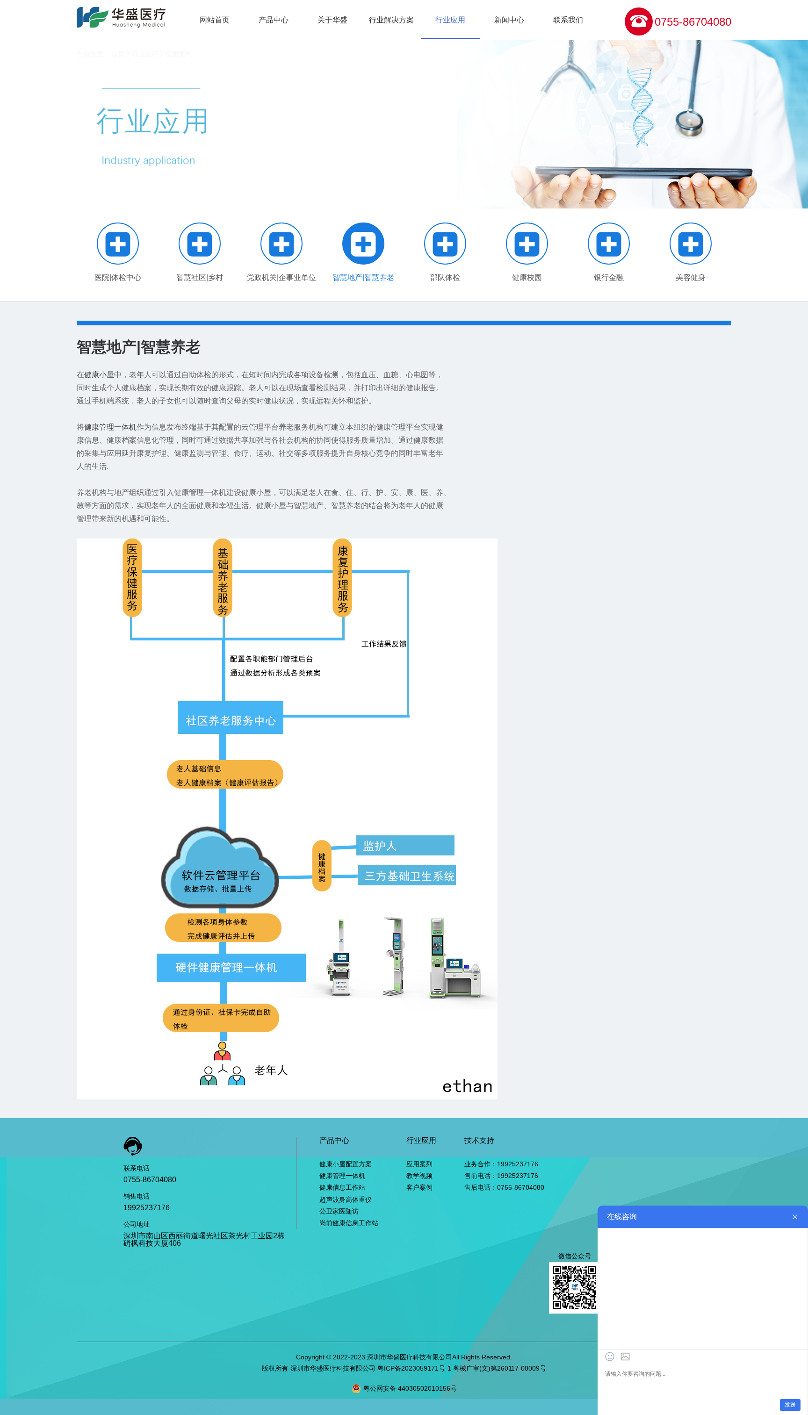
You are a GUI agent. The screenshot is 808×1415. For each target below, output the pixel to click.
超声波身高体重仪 (345, 1199)
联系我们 (568, 20)
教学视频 (419, 1175)
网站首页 (215, 20)
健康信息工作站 (342, 1187)
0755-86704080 (693, 21)
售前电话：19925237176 (501, 1175)
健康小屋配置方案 (345, 1164)
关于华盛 (332, 20)
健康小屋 (99, 375)
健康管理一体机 (110, 427)
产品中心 (274, 20)
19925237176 (146, 1208)
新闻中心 (509, 20)
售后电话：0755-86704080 (504, 1187)
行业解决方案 (391, 20)
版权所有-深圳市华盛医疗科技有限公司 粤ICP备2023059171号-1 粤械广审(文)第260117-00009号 (404, 1368)
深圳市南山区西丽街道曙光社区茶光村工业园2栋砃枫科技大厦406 (204, 1239)
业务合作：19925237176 (501, 1164)
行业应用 (450, 20)
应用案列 (179, 53)
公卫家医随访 (339, 1211)
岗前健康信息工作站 (348, 1223)
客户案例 (419, 1187)
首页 (117, 53)
